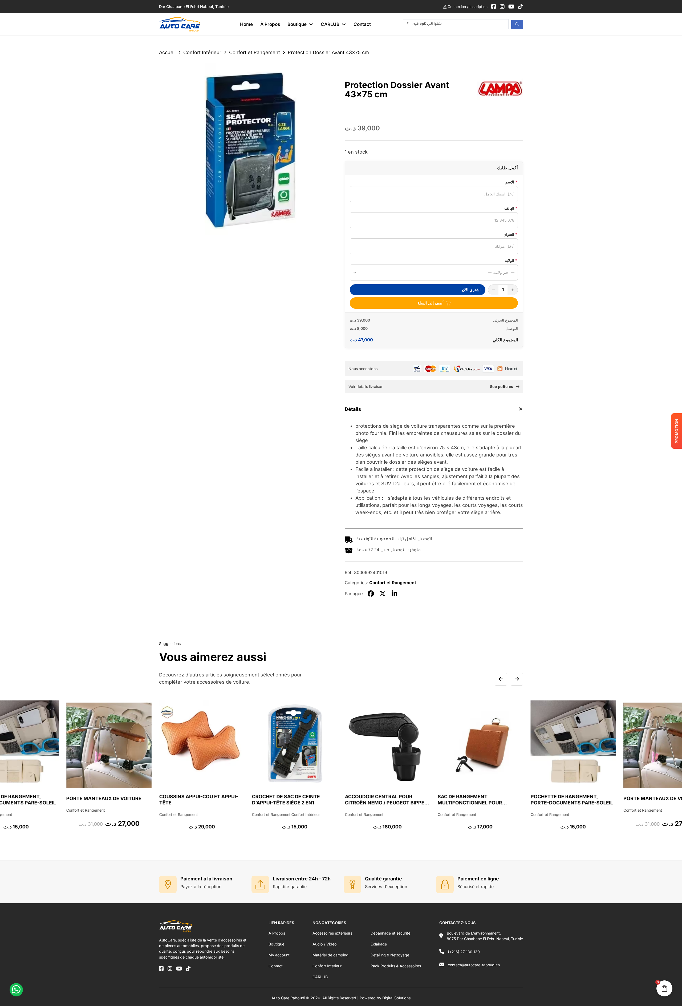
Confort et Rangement (254, 52)
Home (246, 24)
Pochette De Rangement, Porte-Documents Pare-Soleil (479, 799)
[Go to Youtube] (511, 6)
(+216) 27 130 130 (464, 951)
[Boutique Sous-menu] (311, 24)
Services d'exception (386, 886)
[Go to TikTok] (520, 6)
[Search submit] (517, 24)
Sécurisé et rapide (475, 886)
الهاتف (510, 208)
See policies (501, 386)
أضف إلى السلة (430, 303)
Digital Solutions (396, 998)
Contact (362, 24)
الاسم (511, 182)
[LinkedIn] (394, 594)
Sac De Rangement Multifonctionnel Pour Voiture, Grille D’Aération (381, 803)
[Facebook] (371, 594)
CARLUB (330, 24)
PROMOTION (676, 431)
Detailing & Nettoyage (390, 955)
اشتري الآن (471, 289)
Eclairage (379, 944)
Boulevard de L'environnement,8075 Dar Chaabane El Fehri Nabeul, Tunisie (485, 936)
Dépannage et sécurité (390, 933)
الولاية (511, 260)
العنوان (510, 234)
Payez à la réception (200, 886)
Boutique (297, 24)
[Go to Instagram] (502, 6)
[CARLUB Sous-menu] (344, 24)
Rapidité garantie (290, 886)
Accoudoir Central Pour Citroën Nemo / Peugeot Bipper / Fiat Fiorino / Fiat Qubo (294, 803)
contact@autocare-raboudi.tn (474, 965)
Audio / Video (324, 944)
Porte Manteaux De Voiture (568, 798)
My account (279, 955)
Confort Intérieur (202, 52)
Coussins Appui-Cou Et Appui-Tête (106, 799)
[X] (383, 594)
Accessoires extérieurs (332, 933)
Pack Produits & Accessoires (396, 966)
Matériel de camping (330, 955)
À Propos (270, 24)
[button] (434, 409)
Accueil (167, 52)
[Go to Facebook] (493, 6)
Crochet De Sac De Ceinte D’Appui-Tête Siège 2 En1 (194, 799)
